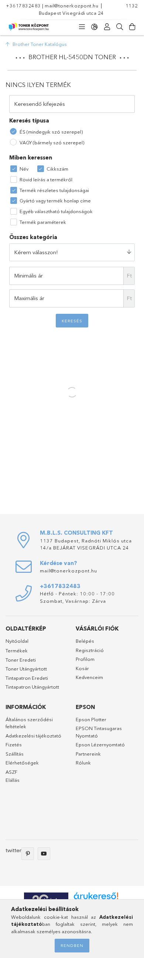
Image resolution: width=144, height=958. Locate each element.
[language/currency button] (94, 27)
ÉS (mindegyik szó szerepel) (51, 132)
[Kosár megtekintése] (132, 27)
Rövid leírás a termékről (46, 179)
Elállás (13, 780)
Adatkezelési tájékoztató (33, 736)
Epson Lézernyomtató (100, 744)
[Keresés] (119, 27)
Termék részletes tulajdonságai (54, 190)
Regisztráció (90, 650)
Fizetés (14, 744)
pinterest (27, 853)
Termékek (17, 650)
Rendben (72, 945)
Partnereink (88, 754)
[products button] (82, 27)
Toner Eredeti (21, 660)
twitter (13, 850)
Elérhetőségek (22, 763)
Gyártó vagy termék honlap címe (55, 201)
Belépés (85, 641)
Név (24, 169)
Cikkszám (57, 169)
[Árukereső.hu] (96, 896)
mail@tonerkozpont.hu (71, 6)
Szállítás (15, 754)
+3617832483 (23, 6)
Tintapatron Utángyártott (32, 687)
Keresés (72, 320)
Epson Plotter (91, 719)
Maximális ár (29, 298)
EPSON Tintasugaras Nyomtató (99, 732)
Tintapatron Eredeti (27, 678)
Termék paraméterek (43, 222)
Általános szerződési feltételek (29, 723)
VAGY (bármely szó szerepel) (52, 142)
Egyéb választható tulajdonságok (56, 211)
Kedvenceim (89, 677)
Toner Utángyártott (26, 669)
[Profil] (107, 27)
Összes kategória (33, 237)
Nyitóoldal (17, 641)
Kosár (82, 668)
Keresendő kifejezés (39, 103)
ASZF (11, 772)
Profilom (85, 659)
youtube (44, 853)
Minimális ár (28, 275)
